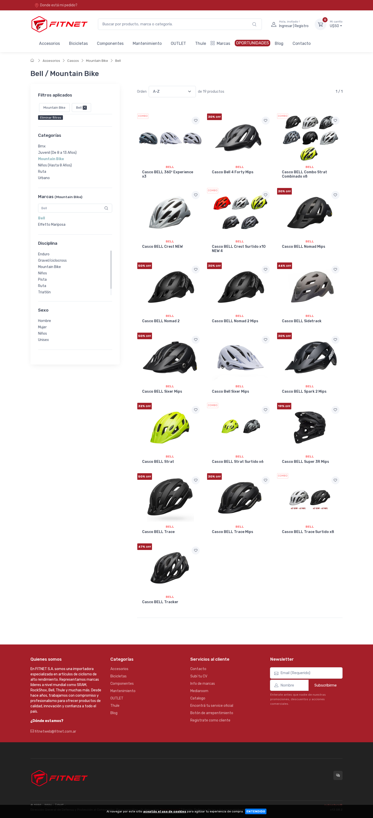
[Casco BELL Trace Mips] (240, 497)
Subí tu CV (198, 676)
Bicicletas (78, 43)
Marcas (223, 43)
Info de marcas (202, 683)
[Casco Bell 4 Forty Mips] (240, 138)
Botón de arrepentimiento (211, 713)
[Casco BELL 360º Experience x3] (170, 138)
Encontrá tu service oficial (211, 705)
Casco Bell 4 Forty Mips (232, 172)
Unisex (43, 340)
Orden (142, 91)
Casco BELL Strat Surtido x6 (237, 462)
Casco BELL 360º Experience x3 (167, 174)
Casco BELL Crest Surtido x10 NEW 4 (239, 248)
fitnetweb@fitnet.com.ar (55, 731)
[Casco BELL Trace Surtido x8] (310, 497)
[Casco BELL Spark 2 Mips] (310, 357)
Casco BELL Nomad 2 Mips (235, 321)
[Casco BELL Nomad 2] (170, 287)
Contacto (302, 43)
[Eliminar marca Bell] (84, 107)
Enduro (43, 254)
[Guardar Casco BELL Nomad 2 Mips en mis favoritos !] (266, 269)
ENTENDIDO (256, 811)
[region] (75, 162)
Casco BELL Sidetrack (301, 321)
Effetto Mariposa (51, 224)
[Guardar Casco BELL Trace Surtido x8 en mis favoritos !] (335, 480)
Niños (42, 273)
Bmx (42, 146)
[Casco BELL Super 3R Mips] (310, 427)
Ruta (42, 171)
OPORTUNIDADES (252, 43)
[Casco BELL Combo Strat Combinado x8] (310, 138)
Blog (279, 43)
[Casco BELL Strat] (170, 427)
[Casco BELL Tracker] (170, 568)
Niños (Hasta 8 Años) (55, 165)
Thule (200, 43)
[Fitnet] (59, 24)
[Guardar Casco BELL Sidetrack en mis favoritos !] (335, 269)
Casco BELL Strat (158, 462)
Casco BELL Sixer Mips (162, 391)
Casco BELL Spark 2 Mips (304, 391)
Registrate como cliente (210, 720)
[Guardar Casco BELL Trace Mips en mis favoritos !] (266, 480)
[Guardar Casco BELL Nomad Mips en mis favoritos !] (335, 195)
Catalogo (197, 698)
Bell (118, 61)
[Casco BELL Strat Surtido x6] (240, 427)
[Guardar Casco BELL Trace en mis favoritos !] (196, 480)
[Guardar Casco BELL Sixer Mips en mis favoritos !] (196, 340)
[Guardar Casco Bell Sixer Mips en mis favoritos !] (266, 340)
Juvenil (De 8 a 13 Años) (57, 152)
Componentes (110, 43)
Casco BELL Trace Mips (232, 532)
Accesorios (49, 43)
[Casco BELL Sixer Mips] (170, 357)
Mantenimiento (147, 43)
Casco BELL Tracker (160, 602)
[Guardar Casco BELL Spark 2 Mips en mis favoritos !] (335, 340)
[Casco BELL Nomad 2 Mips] (240, 287)
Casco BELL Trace (158, 532)
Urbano (44, 178)
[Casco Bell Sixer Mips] (240, 357)
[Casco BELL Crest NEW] (170, 212)
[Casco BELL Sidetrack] (310, 287)
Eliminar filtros (50, 118)
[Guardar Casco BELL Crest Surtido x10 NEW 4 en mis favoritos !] (266, 195)
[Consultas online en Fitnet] (338, 775)
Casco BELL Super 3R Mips (305, 462)
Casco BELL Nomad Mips (303, 246)
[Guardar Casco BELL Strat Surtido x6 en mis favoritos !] (266, 410)
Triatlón (44, 292)
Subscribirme (325, 685)
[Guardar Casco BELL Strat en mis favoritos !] (196, 410)
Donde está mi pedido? (58, 5)
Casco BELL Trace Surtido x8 (308, 532)
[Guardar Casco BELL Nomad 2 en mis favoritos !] (196, 269)
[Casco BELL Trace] (170, 497)
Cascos (73, 61)
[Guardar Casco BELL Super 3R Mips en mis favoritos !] (335, 410)
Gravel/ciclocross (52, 260)
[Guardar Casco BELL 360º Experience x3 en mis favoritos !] (196, 121)
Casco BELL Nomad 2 (161, 321)
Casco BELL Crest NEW (162, 246)
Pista (42, 279)
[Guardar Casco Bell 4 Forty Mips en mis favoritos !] (266, 121)
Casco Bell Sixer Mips (230, 391)
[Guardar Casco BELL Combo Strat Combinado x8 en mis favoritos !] (335, 121)
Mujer (42, 327)
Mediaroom (199, 691)
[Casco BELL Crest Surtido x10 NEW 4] (240, 212)
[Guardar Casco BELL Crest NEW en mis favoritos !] (196, 195)
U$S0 (336, 24)
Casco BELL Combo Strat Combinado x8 (304, 174)
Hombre (44, 321)
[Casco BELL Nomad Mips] (310, 212)
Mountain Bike (97, 61)
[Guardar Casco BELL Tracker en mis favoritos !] (196, 550)
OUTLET (178, 43)
